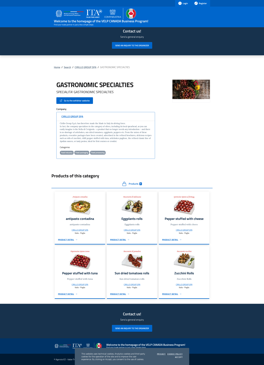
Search (67, 67)
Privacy (161, 354)
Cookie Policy (175, 354)
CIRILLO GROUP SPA (85, 67)
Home (57, 67)
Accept (179, 357)
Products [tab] (135, 184)
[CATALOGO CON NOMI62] (191, 89)
